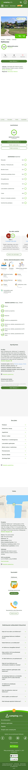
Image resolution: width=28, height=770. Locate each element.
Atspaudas (16, 763)
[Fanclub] (19, 6)
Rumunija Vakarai (13, 71)
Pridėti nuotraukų (14, 148)
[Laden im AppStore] (14, 755)
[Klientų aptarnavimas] (21, 2)
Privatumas (23, 763)
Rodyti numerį (14, 613)
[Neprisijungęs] (25, 2)
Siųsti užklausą (13, 61)
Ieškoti (6, 5)
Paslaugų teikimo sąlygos (19, 765)
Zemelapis (13, 5)
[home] (14, 715)
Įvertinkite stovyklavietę (13, 141)
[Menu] (2, 5)
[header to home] (6, 2)
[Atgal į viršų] (14, 710)
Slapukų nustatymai (7, 765)
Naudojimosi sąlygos (7, 763)
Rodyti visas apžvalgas (13, 254)
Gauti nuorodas (5, 561)
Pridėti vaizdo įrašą (13, 145)
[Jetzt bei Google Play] (14, 759)
